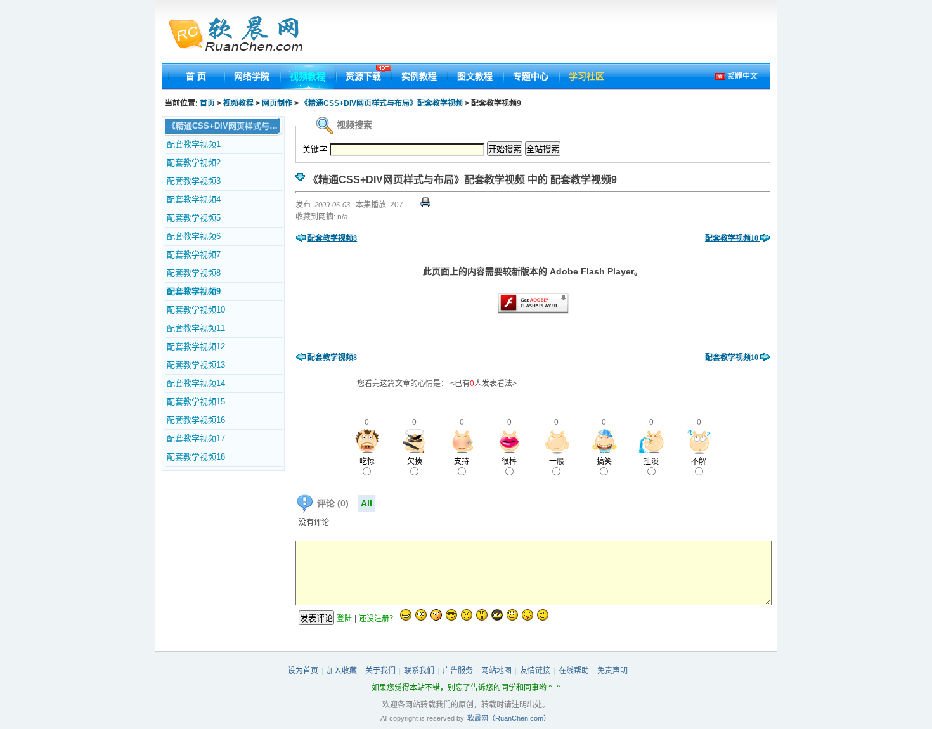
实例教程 (419, 76)
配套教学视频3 (194, 181)
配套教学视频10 (196, 309)
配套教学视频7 (194, 254)
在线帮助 (574, 670)
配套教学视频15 (196, 401)
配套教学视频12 (196, 346)
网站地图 (496, 670)
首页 (207, 103)
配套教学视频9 (194, 291)
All (366, 503)
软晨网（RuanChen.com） (508, 718)
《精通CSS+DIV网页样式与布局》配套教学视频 (383, 103)
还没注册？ (378, 618)
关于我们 (380, 670)
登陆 (344, 618)
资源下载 (363, 76)
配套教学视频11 (196, 328)
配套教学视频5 (194, 218)
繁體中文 (741, 76)
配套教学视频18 (196, 456)
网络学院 (251, 76)
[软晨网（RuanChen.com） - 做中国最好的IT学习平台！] (243, 34)
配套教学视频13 (196, 365)
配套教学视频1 (194, 144)
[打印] (425, 204)
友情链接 (535, 670)
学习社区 (586, 76)
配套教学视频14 (196, 383)
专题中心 (530, 76)
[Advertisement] (540, 34)
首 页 (196, 76)
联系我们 (419, 670)
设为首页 (303, 670)
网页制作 (278, 103)
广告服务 (458, 670)
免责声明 (612, 670)
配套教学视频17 (196, 438)
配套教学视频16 (196, 420)
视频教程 (307, 76)
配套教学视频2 (194, 162)
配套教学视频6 (194, 236)
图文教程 (475, 76)
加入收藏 (342, 670)
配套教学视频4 (194, 199)
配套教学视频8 (194, 273)
